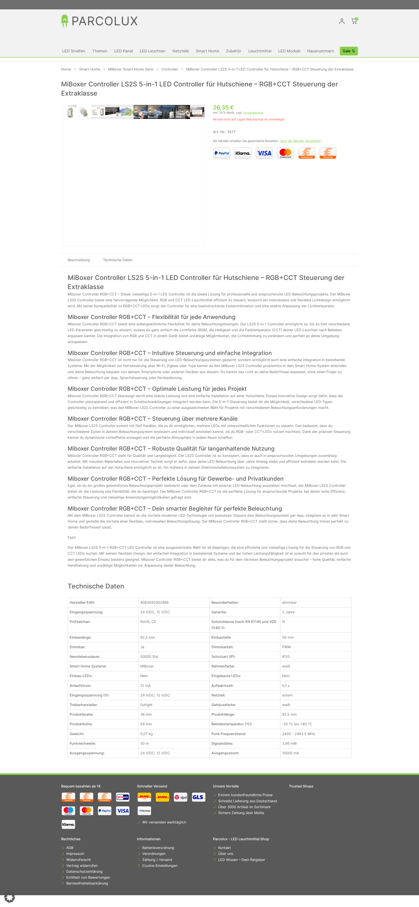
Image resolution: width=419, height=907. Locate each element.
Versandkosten (253, 112)
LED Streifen (73, 51)
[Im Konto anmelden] (341, 21)
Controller (169, 69)
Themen (99, 51)
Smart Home (207, 51)
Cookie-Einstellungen (159, 865)
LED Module (289, 51)
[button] (9, 897)
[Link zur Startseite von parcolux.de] (99, 21)
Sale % (349, 51)
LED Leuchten (152, 51)
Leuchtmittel (259, 51)
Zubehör (233, 51)
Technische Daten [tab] (117, 260)
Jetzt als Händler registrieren (300, 141)
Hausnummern (320, 51)
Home (66, 69)
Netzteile (180, 51)
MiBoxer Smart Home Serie (130, 69)
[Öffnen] (354, 20)
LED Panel (123, 51)
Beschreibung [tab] (79, 260)
